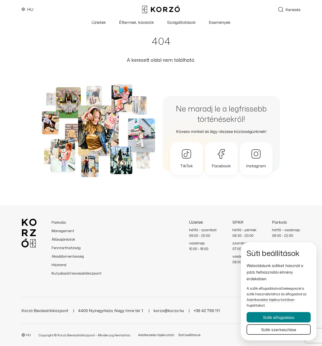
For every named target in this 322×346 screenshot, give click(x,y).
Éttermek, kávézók (136, 22)
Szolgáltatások (181, 22)
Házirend (59, 264)
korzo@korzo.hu (169, 310)
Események (220, 22)
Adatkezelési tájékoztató (156, 335)
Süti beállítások (189, 335)
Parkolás (59, 222)
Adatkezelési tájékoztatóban (271, 299)
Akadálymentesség (68, 256)
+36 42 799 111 (207, 310)
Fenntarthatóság (66, 247)
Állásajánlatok (63, 239)
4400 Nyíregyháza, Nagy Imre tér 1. (111, 310)
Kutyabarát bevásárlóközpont (77, 273)
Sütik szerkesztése (278, 329)
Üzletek (99, 22)
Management (63, 230)
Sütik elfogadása (278, 317)
